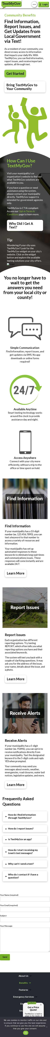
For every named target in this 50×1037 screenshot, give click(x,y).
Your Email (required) (9, 905)
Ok (25, 1033)
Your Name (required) (9, 895)
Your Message (6, 926)
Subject (3, 915)
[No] (46, 1026)
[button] (34, 4)
